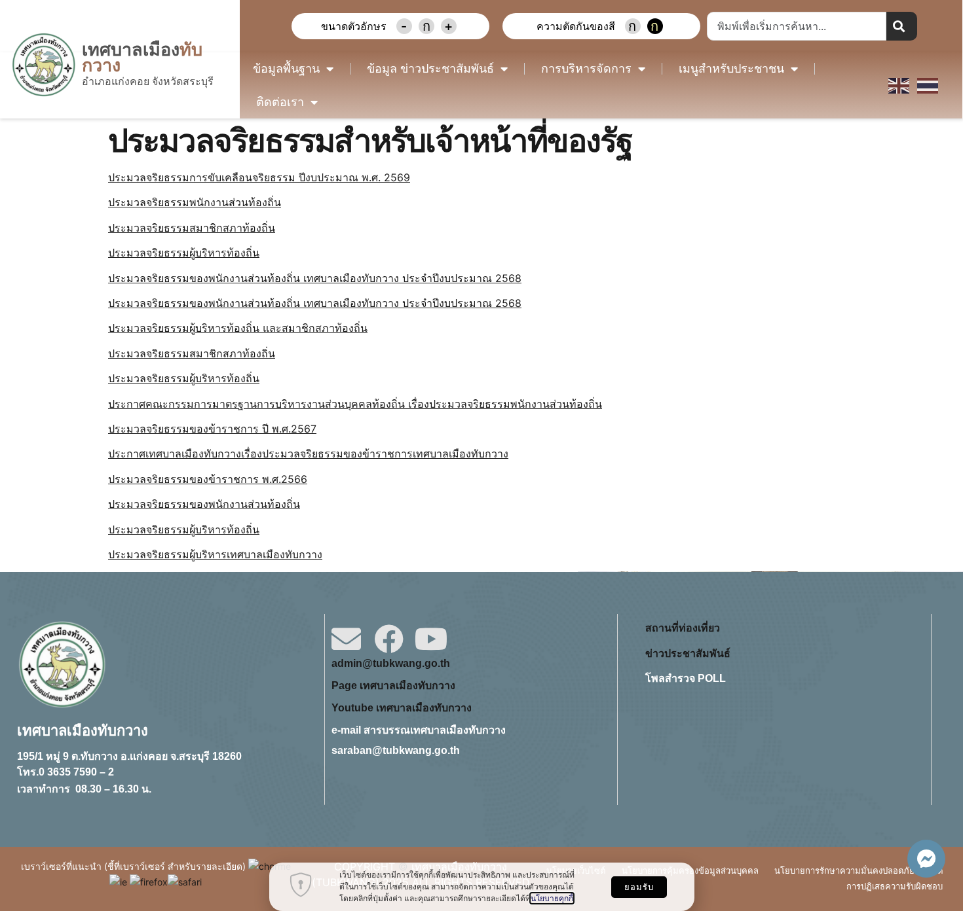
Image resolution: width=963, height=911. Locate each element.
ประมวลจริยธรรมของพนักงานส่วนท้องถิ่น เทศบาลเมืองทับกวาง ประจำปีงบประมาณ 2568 (314, 278)
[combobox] (797, 26)
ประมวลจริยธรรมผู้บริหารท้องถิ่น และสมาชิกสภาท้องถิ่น (238, 327)
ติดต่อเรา (280, 102)
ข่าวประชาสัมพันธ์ (687, 653)
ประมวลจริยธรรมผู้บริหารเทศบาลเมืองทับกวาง (215, 554)
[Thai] (928, 85)
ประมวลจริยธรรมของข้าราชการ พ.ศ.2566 (207, 479)
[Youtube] (431, 639)
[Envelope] (346, 639)
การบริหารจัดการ (586, 68)
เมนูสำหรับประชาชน (731, 68)
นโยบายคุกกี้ (552, 898)
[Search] (901, 26)
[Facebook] (389, 639)
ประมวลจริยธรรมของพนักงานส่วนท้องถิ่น (204, 503)
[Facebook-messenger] (926, 859)
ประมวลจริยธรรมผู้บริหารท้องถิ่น (183, 252)
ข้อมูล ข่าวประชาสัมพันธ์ (430, 68)
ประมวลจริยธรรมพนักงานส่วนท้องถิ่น (194, 202)
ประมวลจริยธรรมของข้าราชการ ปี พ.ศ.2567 (212, 428)
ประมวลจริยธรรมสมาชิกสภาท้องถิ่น (191, 227)
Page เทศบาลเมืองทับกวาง (393, 685)
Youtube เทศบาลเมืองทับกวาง (401, 707)
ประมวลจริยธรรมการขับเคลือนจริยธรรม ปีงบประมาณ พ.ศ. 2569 (259, 177)
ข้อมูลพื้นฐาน (286, 68)
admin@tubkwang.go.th (390, 663)
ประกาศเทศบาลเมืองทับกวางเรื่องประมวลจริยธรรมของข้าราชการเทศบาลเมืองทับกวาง (308, 453)
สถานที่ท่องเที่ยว (682, 628)
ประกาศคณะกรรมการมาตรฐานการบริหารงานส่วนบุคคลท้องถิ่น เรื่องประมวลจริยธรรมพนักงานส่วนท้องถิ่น (355, 403)
